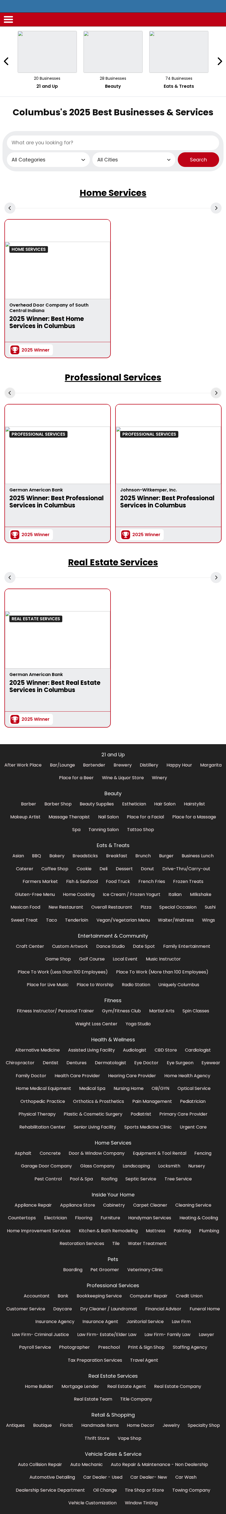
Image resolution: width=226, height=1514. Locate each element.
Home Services (113, 193)
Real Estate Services (113, 562)
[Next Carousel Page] (219, 61)
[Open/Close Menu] (8, 20)
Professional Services (113, 377)
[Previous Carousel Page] (6, 61)
